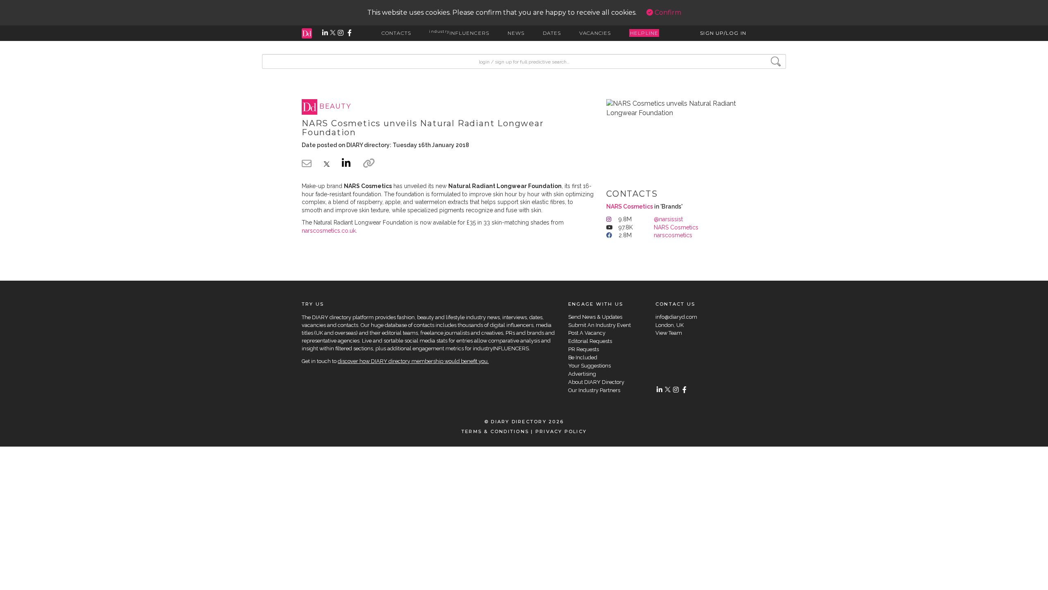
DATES (552, 33)
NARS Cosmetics (629, 206)
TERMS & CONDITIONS (495, 431)
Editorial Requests (590, 341)
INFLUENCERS (459, 33)
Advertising (582, 374)
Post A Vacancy (586, 333)
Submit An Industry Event (599, 325)
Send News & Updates (595, 317)
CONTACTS (396, 33)
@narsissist (668, 219)
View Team (668, 333)
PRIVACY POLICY (561, 431)
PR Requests (583, 349)
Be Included (582, 357)
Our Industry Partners (594, 390)
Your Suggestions (589, 366)
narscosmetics (673, 235)
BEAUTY (335, 107)
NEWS (516, 33)
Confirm (667, 12)
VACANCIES (595, 33)
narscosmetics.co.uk (329, 230)
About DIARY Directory (596, 382)
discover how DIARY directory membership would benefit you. (413, 361)
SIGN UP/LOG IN (723, 33)
